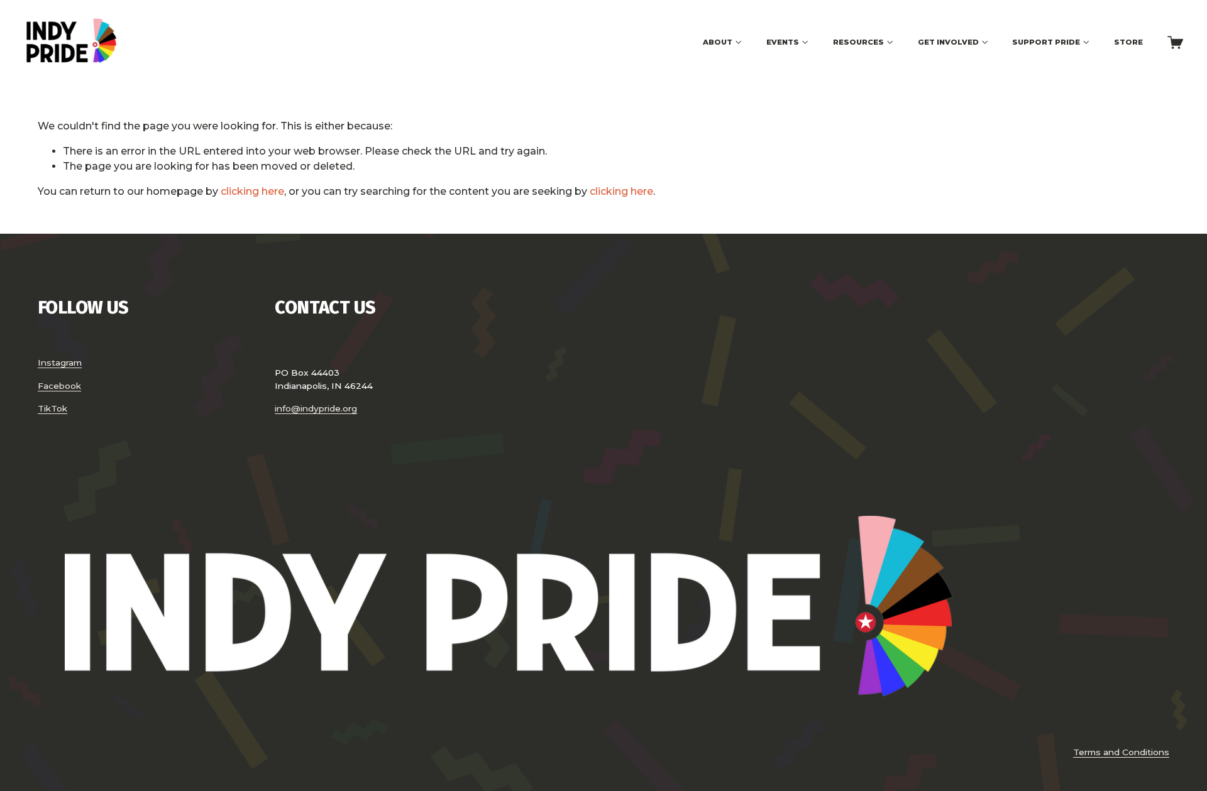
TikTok (52, 408)
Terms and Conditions (1121, 752)
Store (1128, 42)
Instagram (60, 362)
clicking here (252, 191)
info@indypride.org (316, 408)
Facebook (59, 386)
